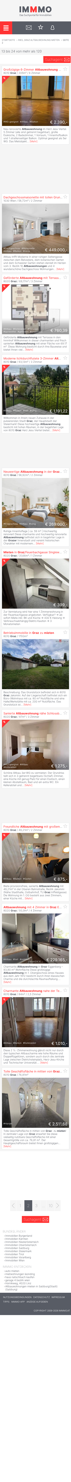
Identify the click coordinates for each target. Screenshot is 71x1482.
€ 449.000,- (56, 250)
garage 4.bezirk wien (17, 1280)
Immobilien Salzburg (17, 1248)
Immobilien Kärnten (16, 1238)
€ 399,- (60, 604)
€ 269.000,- (56, 524)
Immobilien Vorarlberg (18, 1257)
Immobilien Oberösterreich (21, 1244)
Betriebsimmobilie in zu (28, 633)
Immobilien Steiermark (18, 1251)
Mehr (34, 141)
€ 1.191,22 (59, 411)
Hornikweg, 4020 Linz (18, 1283)
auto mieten (12, 1270)
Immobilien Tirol (14, 1254)
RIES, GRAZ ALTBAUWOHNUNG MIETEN (39, 40)
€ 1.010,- (60, 1043)
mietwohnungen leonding (20, 1273)
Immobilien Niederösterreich (22, 1241)
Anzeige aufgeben (37, 1301)
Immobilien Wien (15, 1260)
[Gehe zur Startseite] (35, 16)
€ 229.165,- (57, 959)
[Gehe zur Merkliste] (41, 27)
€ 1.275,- (59, 766)
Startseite (8, 40)
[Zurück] (13, 1205)
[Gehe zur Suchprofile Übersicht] (29, 27)
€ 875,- (61, 879)
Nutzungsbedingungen (17, 1297)
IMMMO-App (18, 1301)
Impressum (58, 1297)
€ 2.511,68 (58, 1124)
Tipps (6, 1301)
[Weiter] (58, 1205)
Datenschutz (41, 1297)
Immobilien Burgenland (18, 1235)
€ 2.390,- (59, 122)
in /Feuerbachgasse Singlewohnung (36, 552)
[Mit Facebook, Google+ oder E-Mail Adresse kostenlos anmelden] (52, 27)
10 (51, 1205)
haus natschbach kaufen (19, 1277)
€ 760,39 (59, 330)
